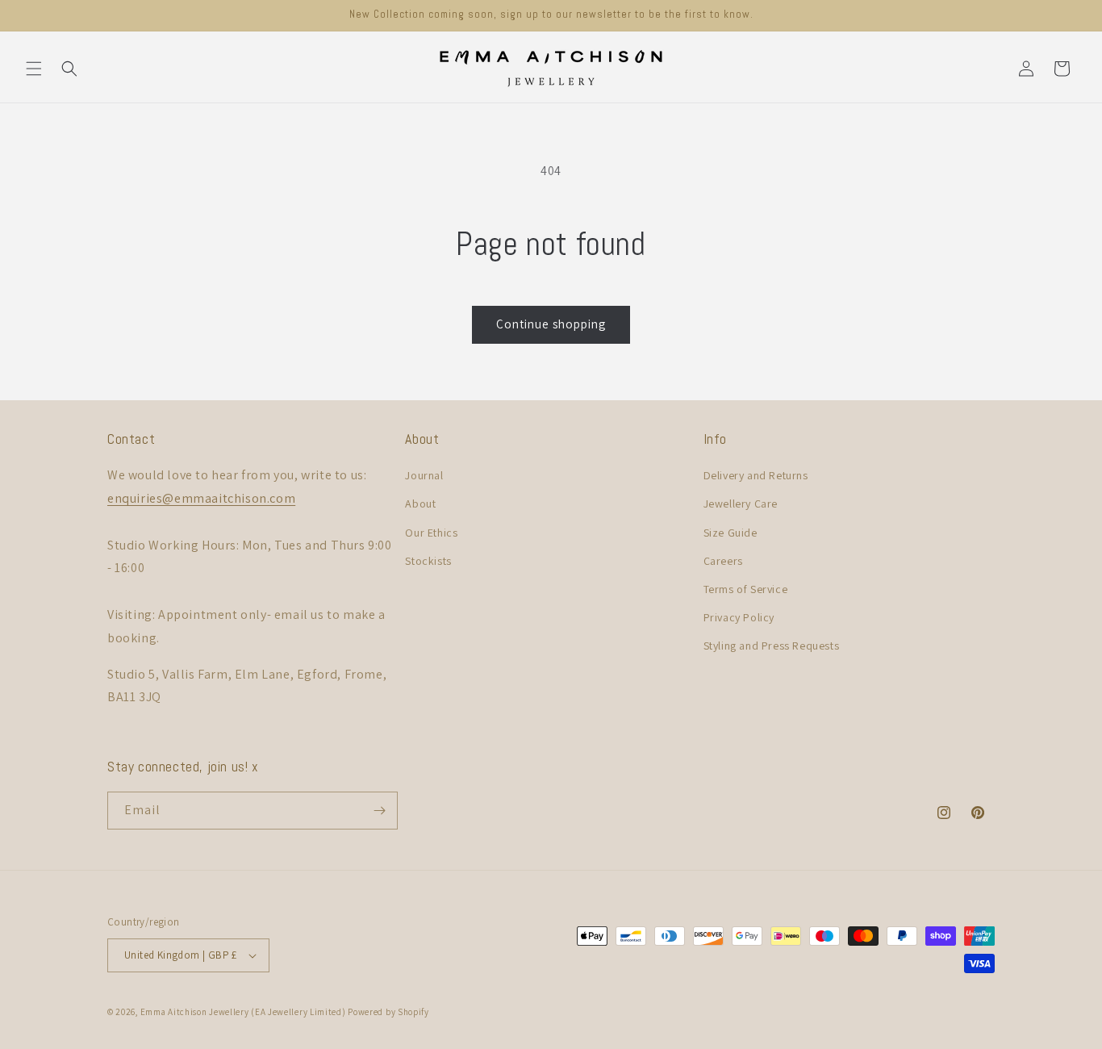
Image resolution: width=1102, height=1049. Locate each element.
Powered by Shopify (388, 1012)
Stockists (428, 561)
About (420, 503)
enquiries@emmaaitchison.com (201, 498)
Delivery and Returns (755, 475)
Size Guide (730, 532)
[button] (34, 68)
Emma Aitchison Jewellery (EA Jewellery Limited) (243, 1012)
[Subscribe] (379, 811)
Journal (424, 475)
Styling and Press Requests (771, 645)
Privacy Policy (738, 617)
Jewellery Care (740, 503)
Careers (723, 561)
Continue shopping (551, 324)
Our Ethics (431, 532)
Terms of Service (745, 589)
